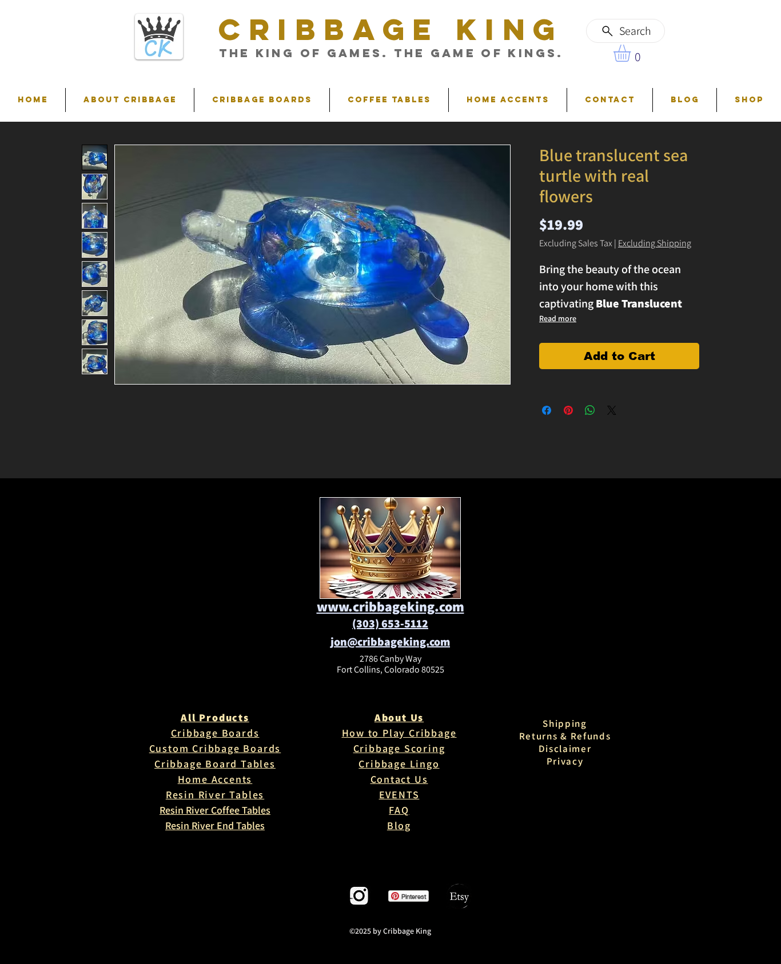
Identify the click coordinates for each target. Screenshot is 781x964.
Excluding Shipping (654, 243)
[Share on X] (612, 410)
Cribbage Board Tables (215, 763)
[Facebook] (320, 896)
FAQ (399, 810)
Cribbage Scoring (399, 748)
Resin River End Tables (215, 825)
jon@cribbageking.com (390, 641)
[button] (632, 53)
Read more (557, 318)
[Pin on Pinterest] (568, 410)
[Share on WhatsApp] (590, 410)
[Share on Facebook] (546, 410)
